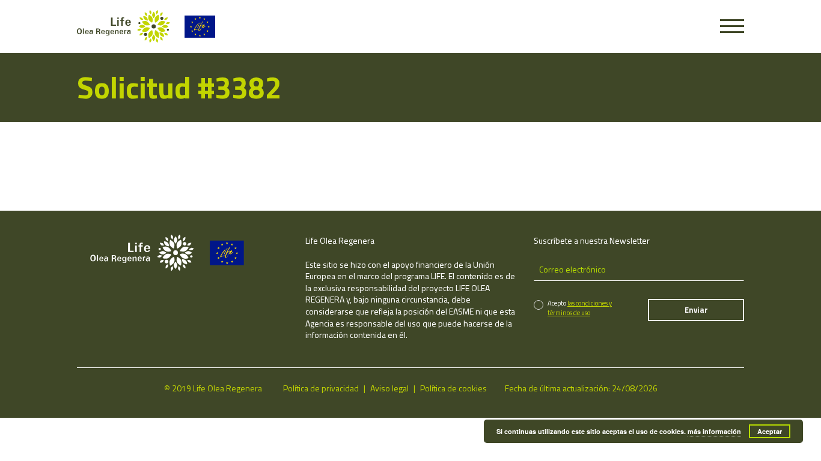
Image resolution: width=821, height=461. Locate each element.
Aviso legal (389, 388)
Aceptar (769, 431)
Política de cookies (453, 388)
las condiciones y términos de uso (580, 307)
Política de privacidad (321, 388)
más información (714, 431)
